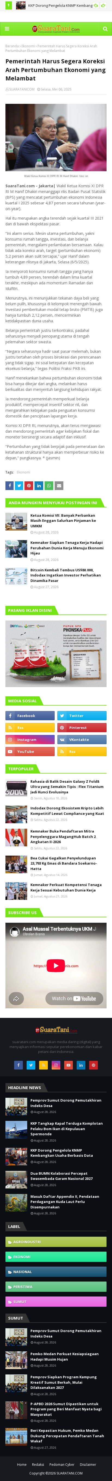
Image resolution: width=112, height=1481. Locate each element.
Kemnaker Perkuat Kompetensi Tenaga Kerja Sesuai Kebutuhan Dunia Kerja (66, 887)
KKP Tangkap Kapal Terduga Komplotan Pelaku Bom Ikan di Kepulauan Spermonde (66, 1128)
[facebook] (30, 715)
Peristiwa (22, 1286)
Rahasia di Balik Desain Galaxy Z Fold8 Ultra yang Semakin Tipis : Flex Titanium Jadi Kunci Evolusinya (67, 786)
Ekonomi (28, 46)
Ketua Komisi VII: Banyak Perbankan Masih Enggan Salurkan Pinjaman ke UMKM (63, 520)
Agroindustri (27, 1241)
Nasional (22, 1271)
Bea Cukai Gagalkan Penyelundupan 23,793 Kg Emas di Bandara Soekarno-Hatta (63, 863)
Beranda (12, 46)
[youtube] (30, 751)
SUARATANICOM (22, 89)
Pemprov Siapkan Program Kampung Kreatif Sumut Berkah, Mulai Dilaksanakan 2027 (63, 1382)
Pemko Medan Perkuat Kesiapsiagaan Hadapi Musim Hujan (64, 1356)
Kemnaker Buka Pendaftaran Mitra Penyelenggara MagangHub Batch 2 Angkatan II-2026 (63, 836)
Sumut (20, 1301)
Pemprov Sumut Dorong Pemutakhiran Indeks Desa (65, 1103)
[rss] (30, 727)
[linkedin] (81, 1065)
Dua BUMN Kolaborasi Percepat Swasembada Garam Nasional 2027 (61, 1176)
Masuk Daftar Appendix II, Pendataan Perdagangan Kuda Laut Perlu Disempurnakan (64, 1201)
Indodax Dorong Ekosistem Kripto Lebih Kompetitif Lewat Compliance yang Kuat (67, 811)
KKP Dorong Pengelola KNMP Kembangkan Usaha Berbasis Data (61, 1153)
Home (22, 1464)
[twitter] (82, 715)
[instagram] (30, 739)
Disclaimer (88, 1464)
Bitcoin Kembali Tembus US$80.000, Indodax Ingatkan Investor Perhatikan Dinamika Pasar (65, 575)
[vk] (82, 739)
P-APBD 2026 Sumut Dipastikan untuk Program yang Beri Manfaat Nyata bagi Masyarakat (66, 1409)
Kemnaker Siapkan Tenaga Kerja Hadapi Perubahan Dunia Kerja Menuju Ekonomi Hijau (67, 548)
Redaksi (38, 1464)
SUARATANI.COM (70, 1473)
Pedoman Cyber (61, 1464)
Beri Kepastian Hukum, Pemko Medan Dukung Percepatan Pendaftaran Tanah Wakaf (67, 1435)
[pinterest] (82, 727)
